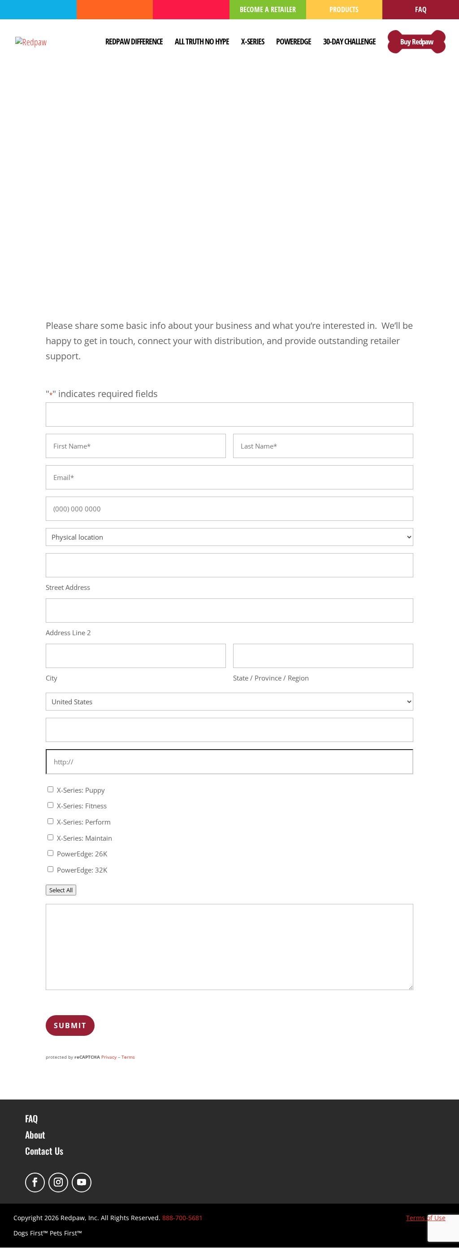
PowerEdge (293, 42)
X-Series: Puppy (81, 789)
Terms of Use (426, 1217)
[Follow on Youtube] (81, 1182)
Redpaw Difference (134, 42)
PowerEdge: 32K (82, 869)
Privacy (109, 1057)
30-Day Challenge (349, 42)
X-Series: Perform (84, 821)
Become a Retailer (268, 9)
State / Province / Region (271, 677)
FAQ (421, 9)
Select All (61, 890)
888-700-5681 (182, 1217)
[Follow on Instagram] (58, 1182)
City (51, 677)
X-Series (252, 42)
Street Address (68, 587)
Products (344, 9)
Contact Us (44, 1150)
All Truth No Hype (202, 42)
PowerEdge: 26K (82, 853)
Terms (128, 1057)
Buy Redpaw (416, 41)
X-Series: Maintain (84, 837)
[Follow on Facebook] (35, 1182)
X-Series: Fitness (82, 805)
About (35, 1134)
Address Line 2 (68, 632)
